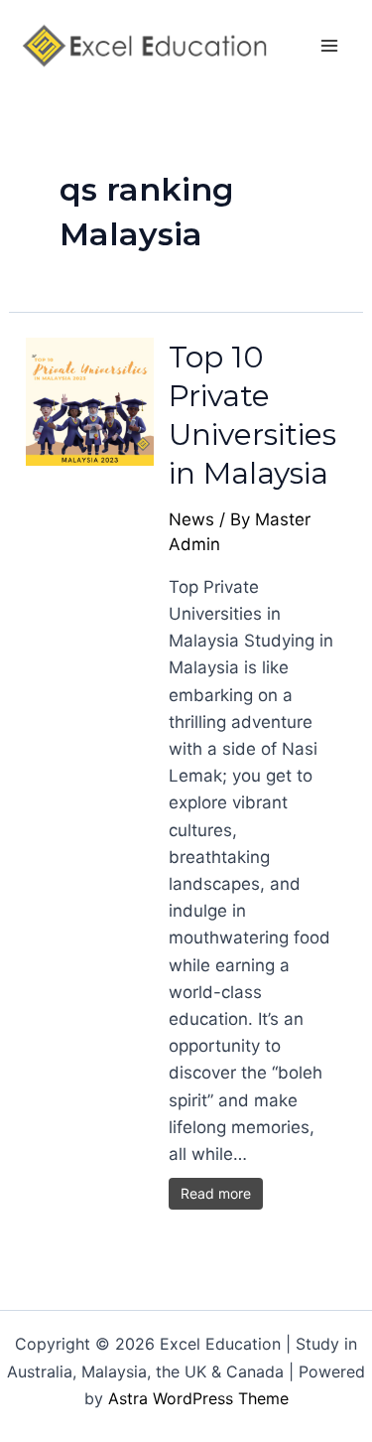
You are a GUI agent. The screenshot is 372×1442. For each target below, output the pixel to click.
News (191, 519)
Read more (216, 1193)
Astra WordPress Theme (198, 1398)
